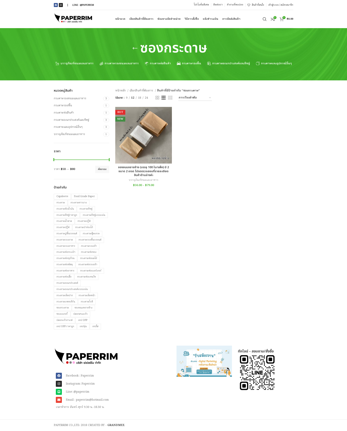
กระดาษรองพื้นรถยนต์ (90, 240)
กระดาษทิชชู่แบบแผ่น (94, 215)
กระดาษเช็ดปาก (64, 295)
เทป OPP (82, 320)
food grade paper (84, 196)
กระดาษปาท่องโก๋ (84, 227)
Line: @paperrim (77, 392)
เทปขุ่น (83, 326)
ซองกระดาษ (62, 308)
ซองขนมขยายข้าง (83, 308)
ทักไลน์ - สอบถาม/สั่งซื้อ (256, 351)
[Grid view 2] (157, 97)
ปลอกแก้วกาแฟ (64, 320)
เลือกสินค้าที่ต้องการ (142, 90)
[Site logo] (73, 19)
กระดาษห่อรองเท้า (87, 264)
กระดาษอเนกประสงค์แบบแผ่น (72, 289)
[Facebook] (56, 5)
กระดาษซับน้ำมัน (65, 209)
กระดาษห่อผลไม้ (88, 258)
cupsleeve (62, 196)
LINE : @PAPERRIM (83, 5)
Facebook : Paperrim (80, 376)
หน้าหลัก (121, 90)
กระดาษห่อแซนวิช (86, 277)
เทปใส (95, 326)
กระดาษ (60, 203)
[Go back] (135, 48)
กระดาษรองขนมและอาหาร (70, 98)
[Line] (59, 392)
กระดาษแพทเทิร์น (65, 302)
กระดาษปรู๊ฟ (62, 227)
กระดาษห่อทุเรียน (65, 258)
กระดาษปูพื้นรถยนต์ (66, 233)
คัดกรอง (102, 169)
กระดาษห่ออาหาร (65, 271)
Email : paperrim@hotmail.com (87, 400)
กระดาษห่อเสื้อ (63, 277)
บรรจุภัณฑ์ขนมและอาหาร (69, 134)
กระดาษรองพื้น (63, 105)
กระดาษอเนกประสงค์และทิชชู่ (71, 120)
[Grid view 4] (170, 97)
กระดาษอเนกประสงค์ (67, 283)
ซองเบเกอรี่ (62, 314)
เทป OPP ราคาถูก (65, 326)
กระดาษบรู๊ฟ (84, 221)
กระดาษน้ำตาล (64, 221)
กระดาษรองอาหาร (65, 246)
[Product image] (143, 135)
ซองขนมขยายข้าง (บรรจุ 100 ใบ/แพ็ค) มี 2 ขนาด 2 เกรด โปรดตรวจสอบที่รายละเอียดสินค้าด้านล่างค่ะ (143, 171)
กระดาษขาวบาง (78, 203)
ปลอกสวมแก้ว (80, 314)
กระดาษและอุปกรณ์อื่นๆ (68, 127)
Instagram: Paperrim (80, 384)
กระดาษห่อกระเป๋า (65, 252)
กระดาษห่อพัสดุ (64, 264)
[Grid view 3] (163, 97)
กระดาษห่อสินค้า (64, 113)
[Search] (265, 19)
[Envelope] (59, 400)
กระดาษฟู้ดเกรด (91, 233)
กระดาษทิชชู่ (86, 209)
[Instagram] (61, 5)
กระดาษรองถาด (64, 240)
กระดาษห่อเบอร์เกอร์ (90, 271)
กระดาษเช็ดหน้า (87, 295)
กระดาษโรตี (87, 302)
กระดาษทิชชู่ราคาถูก (66, 215)
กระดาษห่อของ (88, 252)
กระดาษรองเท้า (89, 246)
